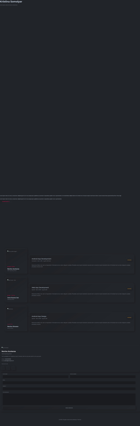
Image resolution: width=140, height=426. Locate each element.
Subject (4, 386)
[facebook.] (3, 368)
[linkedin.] (13, 368)
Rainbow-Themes (77, 419)
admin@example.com (9, 360)
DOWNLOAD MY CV (5, 201)
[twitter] (8, 368)
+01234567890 (8, 359)
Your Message (6, 392)
